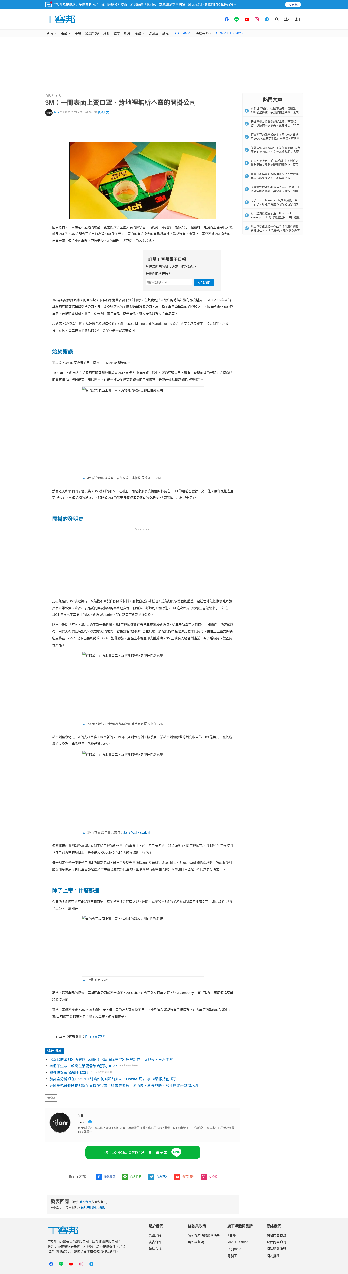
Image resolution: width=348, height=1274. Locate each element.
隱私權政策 (225, 4)
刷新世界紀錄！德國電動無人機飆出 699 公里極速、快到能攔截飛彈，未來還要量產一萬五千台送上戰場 (275, 112)
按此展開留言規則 (93, 1207)
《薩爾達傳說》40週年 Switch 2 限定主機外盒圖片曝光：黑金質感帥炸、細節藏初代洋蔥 (275, 190)
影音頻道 (188, 1176)
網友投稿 (273, 1256)
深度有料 (202, 33)
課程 (165, 33)
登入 (287, 19)
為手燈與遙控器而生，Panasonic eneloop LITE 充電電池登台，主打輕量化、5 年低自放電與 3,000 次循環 (275, 217)
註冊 (297, 19)
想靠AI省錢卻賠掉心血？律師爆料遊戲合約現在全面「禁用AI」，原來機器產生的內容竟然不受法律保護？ (275, 230)
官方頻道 (162, 1176)
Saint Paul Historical (136, 832)
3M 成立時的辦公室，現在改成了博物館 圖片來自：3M (121, 478)
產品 (64, 33)
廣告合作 (155, 1242)
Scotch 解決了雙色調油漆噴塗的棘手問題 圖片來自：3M (123, 724)
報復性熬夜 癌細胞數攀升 (69, 1072)
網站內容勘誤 (276, 1235)
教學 (117, 33)
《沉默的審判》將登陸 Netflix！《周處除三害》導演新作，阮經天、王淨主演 (111, 1060)
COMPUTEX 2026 (229, 33)
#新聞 (51, 1098)
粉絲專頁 (109, 1176)
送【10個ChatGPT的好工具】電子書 (135, 1153)
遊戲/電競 (92, 33)
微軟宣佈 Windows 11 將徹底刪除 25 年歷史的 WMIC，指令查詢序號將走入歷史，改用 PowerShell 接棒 (276, 151)
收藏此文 (103, 112)
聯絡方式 (155, 1249)
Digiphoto (234, 1249)
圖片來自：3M (95, 979)
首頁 (48, 95)
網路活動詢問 (276, 1249)
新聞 (50, 33)
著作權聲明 (196, 1242)
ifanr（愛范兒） (96, 1037)
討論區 (153, 33)
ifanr (56, 112)
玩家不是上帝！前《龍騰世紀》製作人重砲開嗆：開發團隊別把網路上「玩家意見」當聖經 (275, 164)
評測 (106, 33)
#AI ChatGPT (182, 33)
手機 (78, 33)
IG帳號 (213, 1176)
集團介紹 (155, 1235)
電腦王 (232, 1256)
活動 (138, 33)
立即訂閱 (204, 283)
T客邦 (231, 1235)
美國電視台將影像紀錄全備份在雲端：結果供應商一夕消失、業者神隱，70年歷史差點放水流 (123, 1085)
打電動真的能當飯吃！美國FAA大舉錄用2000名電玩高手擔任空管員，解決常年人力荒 (275, 138)
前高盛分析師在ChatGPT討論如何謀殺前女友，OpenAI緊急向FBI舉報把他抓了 (113, 1079)
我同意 (293, 4)
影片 (127, 33)
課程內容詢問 (276, 1242)
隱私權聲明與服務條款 (204, 1235)
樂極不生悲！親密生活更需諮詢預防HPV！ (83, 1066)
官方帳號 (135, 1176)
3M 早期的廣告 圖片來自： (116, 832)
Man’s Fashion (238, 1242)
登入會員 (85, 1202)
